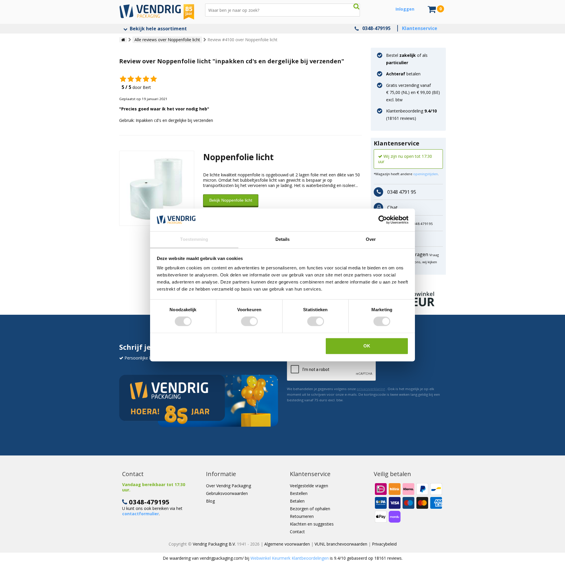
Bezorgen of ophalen (310, 508)
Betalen (297, 501)
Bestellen (299, 493)
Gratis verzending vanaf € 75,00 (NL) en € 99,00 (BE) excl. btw (413, 92)
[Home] (123, 39)
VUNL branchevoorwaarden (341, 544)
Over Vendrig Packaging (228, 485)
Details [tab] (282, 239)
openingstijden (425, 174)
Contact (297, 531)
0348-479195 (376, 28)
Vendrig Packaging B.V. (214, 544)
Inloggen (405, 9)
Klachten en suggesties (312, 524)
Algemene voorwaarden (287, 544)
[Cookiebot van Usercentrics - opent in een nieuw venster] (382, 220)
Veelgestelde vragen (309, 485)
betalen (403, 74)
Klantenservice (419, 28)
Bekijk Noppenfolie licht (230, 200)
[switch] (249, 321)
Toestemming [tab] (194, 239)
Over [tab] (371, 239)
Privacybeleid (384, 544)
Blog (210, 501)
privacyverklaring (371, 389)
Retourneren (302, 516)
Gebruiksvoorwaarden (227, 493)
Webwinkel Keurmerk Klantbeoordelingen (289, 558)
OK (366, 345)
